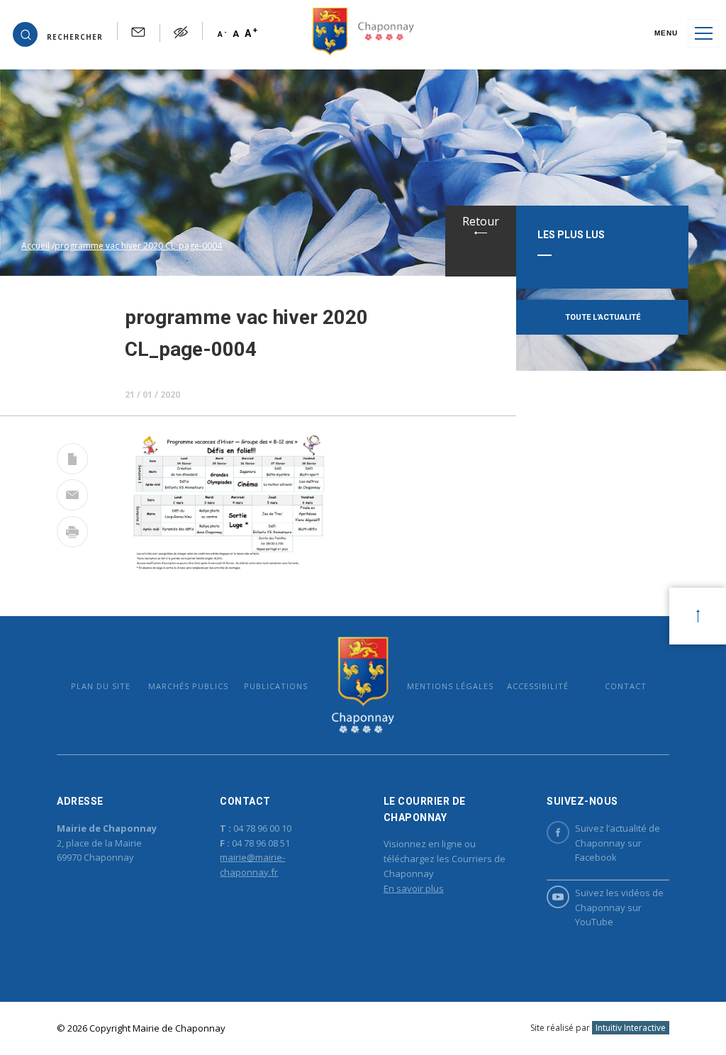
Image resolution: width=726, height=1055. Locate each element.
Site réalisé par (598, 1028)
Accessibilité (538, 686)
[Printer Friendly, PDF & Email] (72, 461)
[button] (58, 33)
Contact (626, 686)
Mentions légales (450, 686)
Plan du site (100, 686)
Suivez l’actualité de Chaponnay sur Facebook (617, 843)
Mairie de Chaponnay (362, 685)
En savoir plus (414, 888)
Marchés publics (188, 686)
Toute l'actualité (602, 317)
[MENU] (703, 33)
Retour (480, 221)
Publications (276, 686)
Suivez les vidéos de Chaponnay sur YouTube (619, 907)
